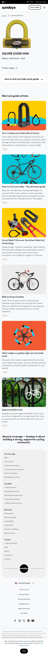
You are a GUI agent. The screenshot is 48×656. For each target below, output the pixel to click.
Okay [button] (24, 651)
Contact (7, 539)
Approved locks (24, 608)
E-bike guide (9, 513)
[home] (7, 7)
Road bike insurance (11, 491)
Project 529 (8, 525)
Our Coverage (9, 454)
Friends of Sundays (11, 529)
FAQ (5, 458)
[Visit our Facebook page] (15, 620)
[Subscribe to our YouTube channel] (32, 620)
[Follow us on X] (24, 620)
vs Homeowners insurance (14, 469)
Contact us (8, 555)
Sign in (6, 551)
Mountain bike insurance (13, 495)
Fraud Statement (24, 599)
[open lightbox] (24, 32)
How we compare (10, 473)
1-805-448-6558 (10, 543)
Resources (8, 510)
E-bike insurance (10, 487)
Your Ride (7, 484)
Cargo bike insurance (12, 499)
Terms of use (24, 590)
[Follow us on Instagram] (19, 620)
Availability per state (12, 477)
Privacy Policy (24, 594)
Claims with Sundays (11, 465)
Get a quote (35, 7)
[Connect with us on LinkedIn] (28, 620)
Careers (7, 559)
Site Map (24, 613)
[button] (43, 7)
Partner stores (9, 533)
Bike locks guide (10, 517)
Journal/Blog (9, 521)
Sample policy (24, 604)
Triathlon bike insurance (13, 503)
